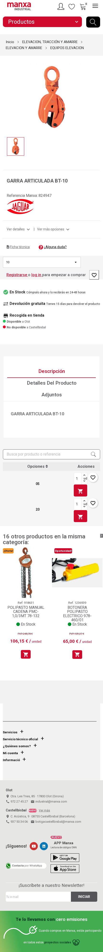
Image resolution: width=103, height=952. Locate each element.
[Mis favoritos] (72, 6)
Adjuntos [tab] (51, 395)
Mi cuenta (10, 753)
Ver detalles (19, 229)
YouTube (34, 846)
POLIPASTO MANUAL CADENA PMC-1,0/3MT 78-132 (25, 611)
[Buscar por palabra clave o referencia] (93, 22)
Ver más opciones (54, 229)
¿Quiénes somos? (17, 746)
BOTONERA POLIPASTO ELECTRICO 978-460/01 (77, 613)
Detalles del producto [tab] (51, 383)
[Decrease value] (84, 481)
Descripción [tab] (51, 371)
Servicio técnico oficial (20, 739)
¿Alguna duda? (55, 247)
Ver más (44, 810)
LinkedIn (44, 846)
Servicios (10, 732)
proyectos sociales (57, 942)
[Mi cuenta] (61, 6)
